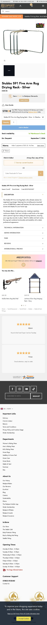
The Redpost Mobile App (10, 504)
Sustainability (7, 498)
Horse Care (6, 458)
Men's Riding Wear (9, 446)
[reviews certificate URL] (23, 377)
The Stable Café (8, 529)
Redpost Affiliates (8, 510)
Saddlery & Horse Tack (10, 455)
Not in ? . (18, 177)
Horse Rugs (6, 452)
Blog (4, 492)
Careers (5, 495)
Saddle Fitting (7, 538)
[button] (6, 151)
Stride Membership (8, 433)
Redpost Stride (32, 112)
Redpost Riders (7, 483)
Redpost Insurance (8, 516)
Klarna (5, 501)
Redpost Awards (8, 513)
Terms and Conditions (9, 427)
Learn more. (40, 145)
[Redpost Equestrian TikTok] (34, 389)
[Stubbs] (40, 25)
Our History (6, 480)
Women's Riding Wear (10, 443)
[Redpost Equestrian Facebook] (12, 389)
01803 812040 (9, 581)
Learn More (24, 100)
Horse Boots (6, 461)
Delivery (5, 418)
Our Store (6, 526)
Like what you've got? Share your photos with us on (23, 260)
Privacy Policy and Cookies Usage (13, 430)
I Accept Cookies (23, 618)
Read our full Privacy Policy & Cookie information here (23, 613)
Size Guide (9, 105)
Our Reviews (7, 486)
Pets (4, 470)
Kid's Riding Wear (8, 449)
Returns (5, 424)
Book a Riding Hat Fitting (10, 535)
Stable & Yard (7, 464)
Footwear (5, 467)
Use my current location (24, 163)
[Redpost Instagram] (23, 265)
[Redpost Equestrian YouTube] (27, 389)
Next (43, 291)
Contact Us (6, 583)
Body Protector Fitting (9, 532)
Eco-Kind (5, 489)
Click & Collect (7, 421)
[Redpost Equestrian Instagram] (19, 389)
